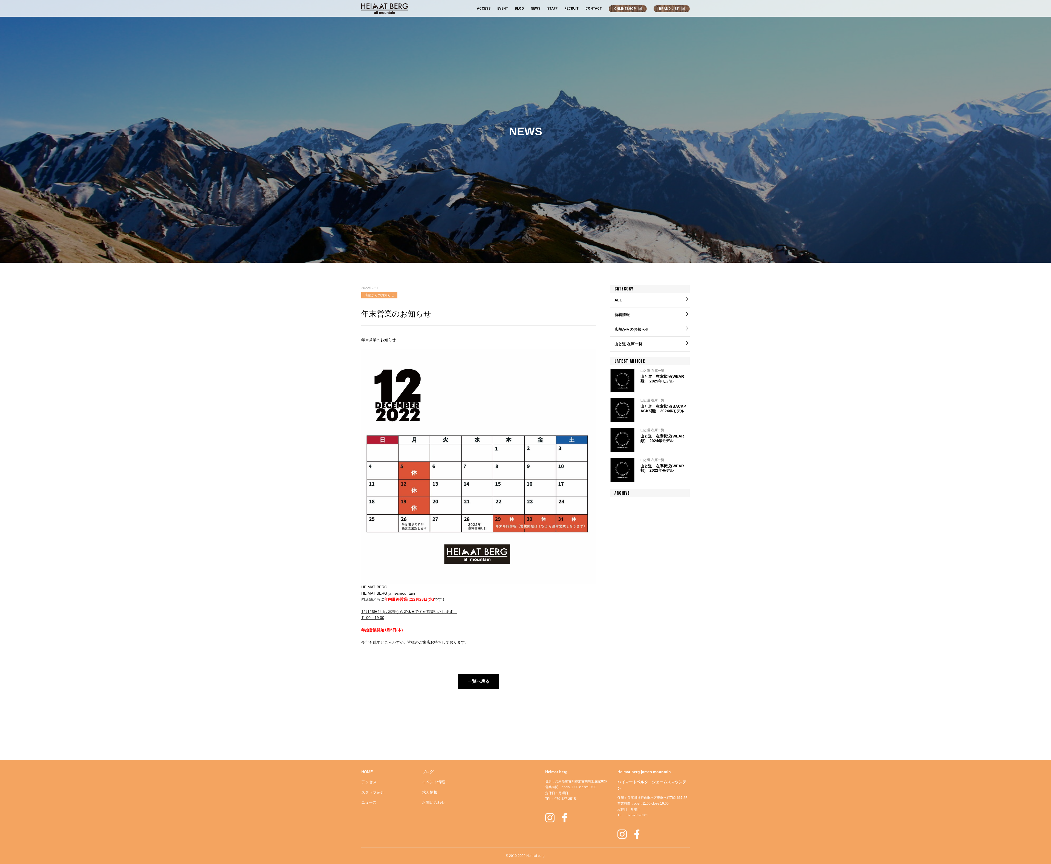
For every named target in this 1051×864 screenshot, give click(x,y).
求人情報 (429, 792)
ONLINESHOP (625, 9)
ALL (618, 300)
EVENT (502, 8)
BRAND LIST (669, 9)
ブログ (428, 772)
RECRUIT (571, 8)
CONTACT (593, 8)
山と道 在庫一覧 (628, 344)
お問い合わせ (433, 802)
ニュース (369, 802)
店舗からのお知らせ (631, 329)
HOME (367, 772)
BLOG (519, 8)
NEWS (535, 8)
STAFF (552, 8)
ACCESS (483, 8)
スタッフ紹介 (372, 792)
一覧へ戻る (479, 681)
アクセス (369, 782)
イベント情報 (433, 782)
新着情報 (622, 314)
